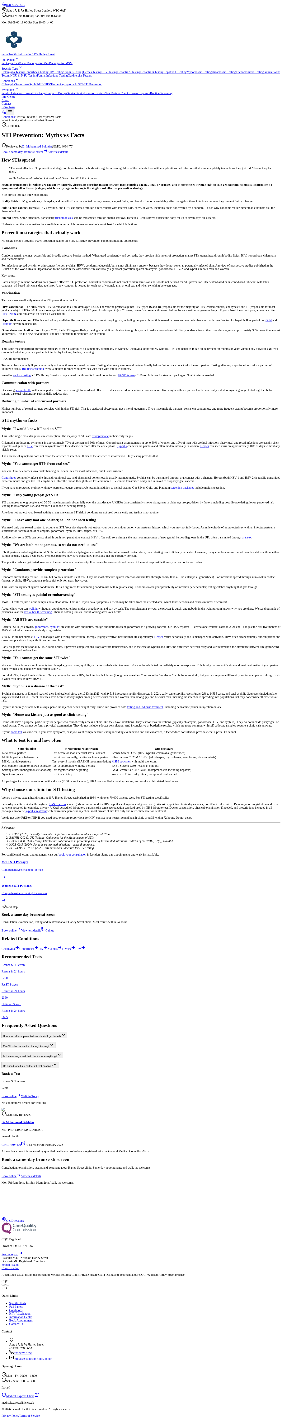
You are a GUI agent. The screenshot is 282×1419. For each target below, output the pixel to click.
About (5, 100)
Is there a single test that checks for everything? (30, 1056)
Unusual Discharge (34, 93)
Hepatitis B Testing (151, 72)
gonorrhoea (41, 626)
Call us (49, 930)
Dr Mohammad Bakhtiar (37, 146)
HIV (42, 84)
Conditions (8, 80)
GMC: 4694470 (11, 1144)
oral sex (246, 537)
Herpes (55, 84)
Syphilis (34, 84)
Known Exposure (139, 93)
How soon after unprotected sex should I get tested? (32, 1036)
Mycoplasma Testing (199, 72)
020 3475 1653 (15, 5)
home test (16, 732)
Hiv (41, 948)
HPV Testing (109, 72)
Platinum (7, 323)
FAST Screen (126, 375)
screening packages (182, 487)
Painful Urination (12, 93)
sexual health (23, 390)
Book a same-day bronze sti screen (23, 151)
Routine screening (33, 368)
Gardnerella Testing (80, 75)
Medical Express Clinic (20, 1396)
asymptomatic (100, 436)
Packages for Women (14, 63)
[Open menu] (10, 112)
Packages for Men (38, 63)
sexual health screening (38, 612)
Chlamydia (8, 84)
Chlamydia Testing (13, 72)
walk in (33, 608)
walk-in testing (22, 375)
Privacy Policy (10, 1415)
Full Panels (8, 59)
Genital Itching (76, 93)
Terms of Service (29, 1415)
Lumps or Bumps (56, 93)
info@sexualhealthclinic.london (33, 1358)
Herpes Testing (92, 72)
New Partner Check (117, 93)
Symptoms (8, 89)
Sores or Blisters (95, 93)
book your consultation (72, 854)
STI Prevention (93, 84)
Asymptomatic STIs (72, 84)
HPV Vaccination (20, 1313)
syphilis (54, 626)
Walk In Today (30, 1096)
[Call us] (4, 113)
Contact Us (16, 1324)
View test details (58, 151)
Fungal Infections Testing (52, 75)
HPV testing (9, 313)
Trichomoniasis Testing (250, 72)
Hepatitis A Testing (128, 72)
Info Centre (8, 96)
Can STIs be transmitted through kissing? (26, 1046)
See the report (10, 1254)
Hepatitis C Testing (175, 72)
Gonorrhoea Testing (36, 72)
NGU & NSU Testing (23, 75)
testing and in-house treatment (145, 707)
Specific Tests (10, 68)
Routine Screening (161, 93)
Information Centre (20, 1317)
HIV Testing (56, 72)
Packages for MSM (61, 63)
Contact (6, 103)
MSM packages (121, 761)
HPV (48, 84)
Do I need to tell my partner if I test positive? (28, 1066)
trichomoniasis (64, 217)
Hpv (78, 948)
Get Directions (15, 1220)
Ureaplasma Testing (224, 72)
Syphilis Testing (73, 72)
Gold (269, 320)
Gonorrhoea (22, 84)
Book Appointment (20, 1320)
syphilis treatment (36, 811)
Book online (9, 930)
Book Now (8, 107)
